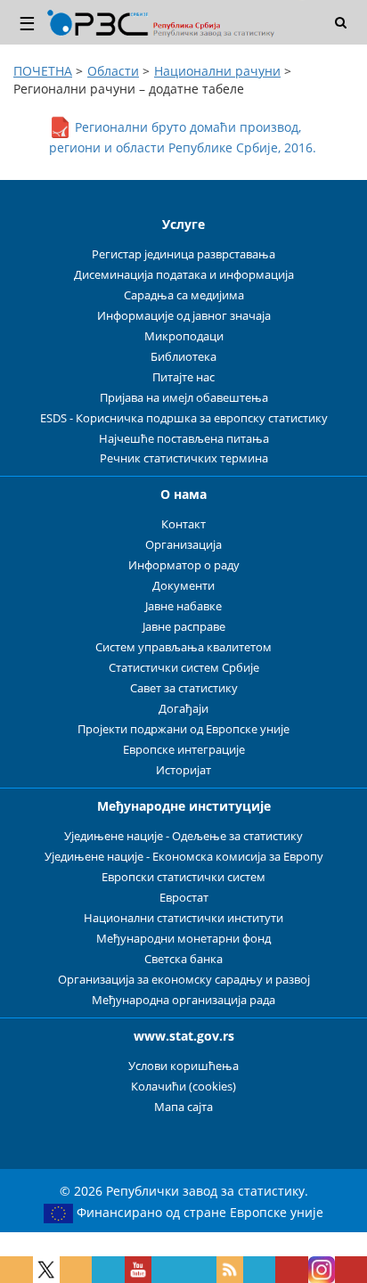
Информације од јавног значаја (184, 315)
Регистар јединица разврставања (183, 254)
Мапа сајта (183, 1107)
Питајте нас (183, 377)
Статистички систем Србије (184, 667)
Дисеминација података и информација (184, 274)
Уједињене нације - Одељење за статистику (183, 836)
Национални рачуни (217, 70)
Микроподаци (184, 336)
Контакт (183, 524)
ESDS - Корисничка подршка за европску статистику (184, 418)
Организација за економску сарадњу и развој (184, 979)
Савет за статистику (184, 688)
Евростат (183, 897)
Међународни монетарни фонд (183, 938)
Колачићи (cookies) (183, 1086)
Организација (183, 544)
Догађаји (183, 708)
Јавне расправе (184, 626)
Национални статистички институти (183, 918)
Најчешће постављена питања (184, 438)
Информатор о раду (184, 565)
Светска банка (183, 959)
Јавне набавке (183, 606)
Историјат (183, 770)
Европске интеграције (184, 749)
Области (113, 70)
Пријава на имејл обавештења (184, 397)
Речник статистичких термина (184, 458)
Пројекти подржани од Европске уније (183, 729)
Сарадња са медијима (184, 295)
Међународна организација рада (183, 1000)
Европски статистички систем (183, 877)
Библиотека (183, 356)
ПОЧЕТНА (42, 70)
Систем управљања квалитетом (183, 647)
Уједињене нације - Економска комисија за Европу (184, 856)
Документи (183, 585)
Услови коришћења (183, 1066)
